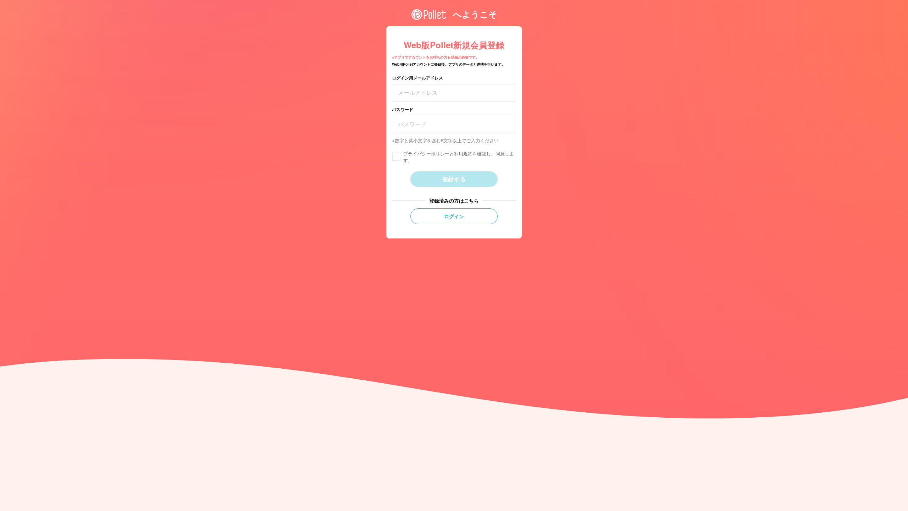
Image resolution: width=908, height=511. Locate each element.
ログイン (454, 216)
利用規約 (463, 153)
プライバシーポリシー (426, 153)
